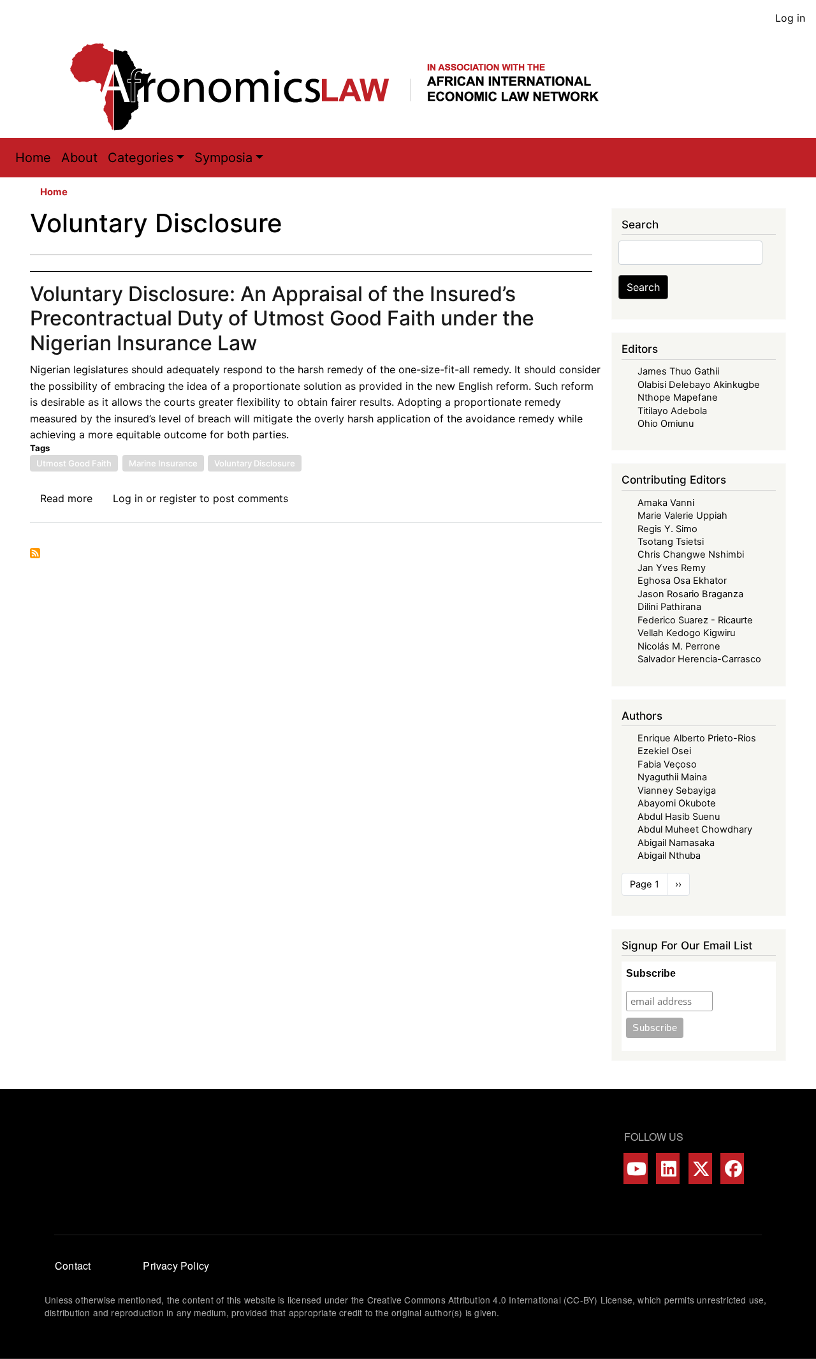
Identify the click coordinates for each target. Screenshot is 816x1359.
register (177, 498)
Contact (73, 1265)
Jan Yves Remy (672, 568)
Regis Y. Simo (667, 529)
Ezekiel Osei (664, 751)
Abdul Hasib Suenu (679, 816)
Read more (66, 498)
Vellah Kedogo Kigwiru (686, 633)
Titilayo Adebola (672, 411)
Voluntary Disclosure (254, 463)
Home (33, 157)
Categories (140, 157)
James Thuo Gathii (678, 371)
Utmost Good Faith (74, 463)
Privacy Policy (176, 1265)
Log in (790, 17)
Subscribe (651, 973)
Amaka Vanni (666, 503)
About (79, 157)
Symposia (223, 157)
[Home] (347, 87)
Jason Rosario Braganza (690, 594)
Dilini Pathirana (669, 607)
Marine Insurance (163, 463)
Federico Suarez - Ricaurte (695, 620)
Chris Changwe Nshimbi (691, 554)
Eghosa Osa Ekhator (682, 580)
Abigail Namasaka (676, 843)
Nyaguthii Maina (672, 777)
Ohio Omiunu (666, 423)
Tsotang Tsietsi (671, 541)
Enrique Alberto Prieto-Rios (697, 738)
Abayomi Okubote (677, 803)
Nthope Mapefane (678, 397)
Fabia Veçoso (667, 764)
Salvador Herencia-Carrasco (699, 659)
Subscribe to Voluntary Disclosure (35, 553)
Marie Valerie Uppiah (682, 515)
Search (643, 287)
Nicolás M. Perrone (679, 646)
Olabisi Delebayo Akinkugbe (699, 384)
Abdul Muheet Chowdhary (695, 829)
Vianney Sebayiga (677, 790)
